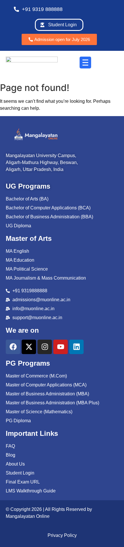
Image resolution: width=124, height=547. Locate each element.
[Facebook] (13, 347)
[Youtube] (60, 347)
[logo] (36, 134)
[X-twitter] (29, 347)
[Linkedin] (76, 347)
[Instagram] (44, 347)
